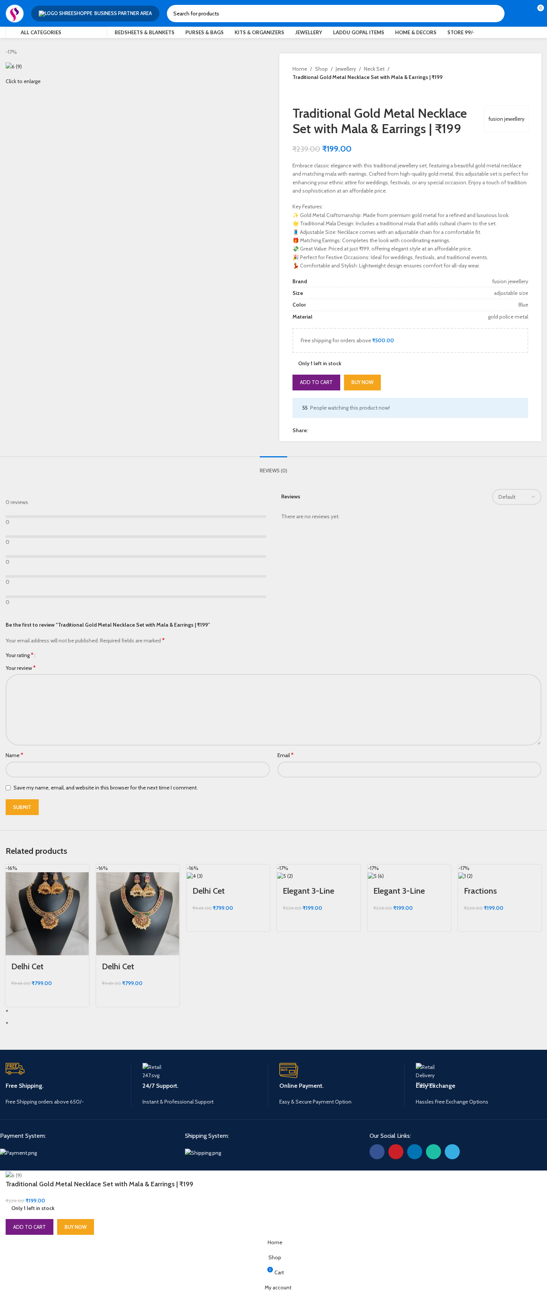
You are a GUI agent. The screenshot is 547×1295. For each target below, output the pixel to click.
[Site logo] (15, 12)
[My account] (515, 13)
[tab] (273, 467)
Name (14, 755)
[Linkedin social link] (330, 430)
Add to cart (316, 382)
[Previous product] (297, 93)
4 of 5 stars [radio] (61, 655)
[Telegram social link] (348, 430)
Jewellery (346, 68)
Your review (21, 667)
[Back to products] (306, 93)
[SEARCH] (496, 13)
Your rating (19, 655)
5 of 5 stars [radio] (66, 655)
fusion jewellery (506, 118)
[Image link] (18, 1152)
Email (285, 755)
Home (299, 68)
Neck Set (374, 68)
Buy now (362, 382)
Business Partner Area (123, 13)
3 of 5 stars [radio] (55, 655)
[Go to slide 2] (276, 1023)
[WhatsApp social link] (339, 430)
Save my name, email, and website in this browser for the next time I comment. (106, 787)
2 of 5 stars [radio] (49, 655)
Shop (321, 68)
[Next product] (315, 93)
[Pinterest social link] (321, 430)
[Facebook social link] (312, 430)
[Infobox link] (68, 1084)
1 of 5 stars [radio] (44, 655)
